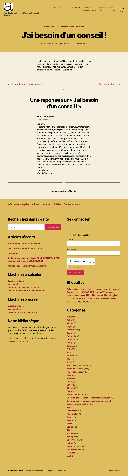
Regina (70, 407)
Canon (70, 333)
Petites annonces (75, 394)
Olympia (99, 295)
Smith (96, 299)
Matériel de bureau (76, 372)
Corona (70, 292)
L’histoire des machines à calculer (24, 287)
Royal (82, 298)
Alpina (70, 323)
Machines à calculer (105, 8)
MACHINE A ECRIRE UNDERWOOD (24, 243)
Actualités (71, 317)
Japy (102, 291)
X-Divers (71, 453)
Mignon (70, 375)
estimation (13, 253)
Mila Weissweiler (51, 44)
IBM (92, 292)
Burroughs (98, 289)
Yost (69, 456)
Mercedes (70, 295)
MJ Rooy (71, 378)
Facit (76, 292)
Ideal (96, 292)
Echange (71, 346)
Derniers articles (16, 281)
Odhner (77, 295)
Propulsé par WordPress (57, 471)
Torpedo (71, 433)
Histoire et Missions (61, 8)
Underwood (82, 301)
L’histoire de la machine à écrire (22, 312)
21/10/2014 (66, 44)
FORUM (112, 11)
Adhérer (36, 204)
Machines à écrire (89, 11)
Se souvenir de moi (75, 267)
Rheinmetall (69, 299)
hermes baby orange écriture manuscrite (27, 266)
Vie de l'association (76, 449)
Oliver (82, 295)
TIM (68, 430)
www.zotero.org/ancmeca (20, 341)
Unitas (70, 443)
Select (70, 420)
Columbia (106, 289)
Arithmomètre (79, 289)
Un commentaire (81, 44)
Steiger (70, 427)
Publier (57, 204)
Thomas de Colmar (108, 299)
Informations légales (18, 204)
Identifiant (70, 239)
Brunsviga (90, 289)
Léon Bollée (110, 292)
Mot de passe (71, 249)
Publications (88, 8)
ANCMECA (76, 8)
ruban (89, 298)
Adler (69, 289)
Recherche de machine (77, 404)
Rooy (75, 299)
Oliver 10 (71, 385)
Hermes (84, 291)
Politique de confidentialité (35, 471)
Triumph (70, 302)
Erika (69, 349)
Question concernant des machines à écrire (87, 401)
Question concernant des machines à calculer (64, 27)
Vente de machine (75, 446)
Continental (115, 289)
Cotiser (47, 204)
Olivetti (90, 295)
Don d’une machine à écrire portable (25, 248)
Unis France (93, 302)
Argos (70, 326)
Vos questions (14, 284)
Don (69, 343)
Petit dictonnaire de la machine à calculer (27, 291)
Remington (111, 295)
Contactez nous (72, 204)
